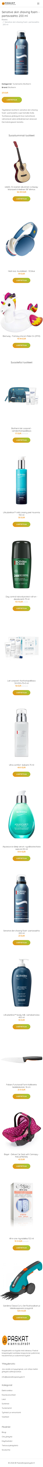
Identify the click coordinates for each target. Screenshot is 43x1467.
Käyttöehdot (7, 1441)
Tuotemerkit (17, 84)
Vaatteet (5, 1417)
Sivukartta (6, 1450)
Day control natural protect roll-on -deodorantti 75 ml (21, 597)
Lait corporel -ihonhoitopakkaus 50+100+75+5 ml (21, 682)
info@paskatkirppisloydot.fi (13, 1377)
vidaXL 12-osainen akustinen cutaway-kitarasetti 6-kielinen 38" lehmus (21, 188)
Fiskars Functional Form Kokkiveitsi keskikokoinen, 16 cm (21, 1085)
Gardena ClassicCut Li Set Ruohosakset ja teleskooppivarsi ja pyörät (21, 1307)
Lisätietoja (12, 100)
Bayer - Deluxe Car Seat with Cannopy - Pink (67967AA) (21, 1155)
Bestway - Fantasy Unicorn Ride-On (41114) (21, 336)
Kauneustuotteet (9, 1395)
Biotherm (27, 84)
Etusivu (5, 19)
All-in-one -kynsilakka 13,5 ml (21, 1238)
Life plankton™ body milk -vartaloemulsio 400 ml (22, 1016)
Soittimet (5, 1404)
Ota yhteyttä (7, 1437)
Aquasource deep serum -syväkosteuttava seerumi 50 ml (21, 847)
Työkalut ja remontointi (11, 1412)
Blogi (4, 1432)
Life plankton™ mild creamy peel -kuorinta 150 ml (21, 513)
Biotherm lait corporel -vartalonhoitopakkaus (21, 429)
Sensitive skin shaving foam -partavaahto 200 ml (21, 932)
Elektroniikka (7, 1390)
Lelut (4, 1399)
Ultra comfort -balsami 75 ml (21, 765)
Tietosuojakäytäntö (10, 1445)
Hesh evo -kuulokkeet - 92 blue (21, 271)
